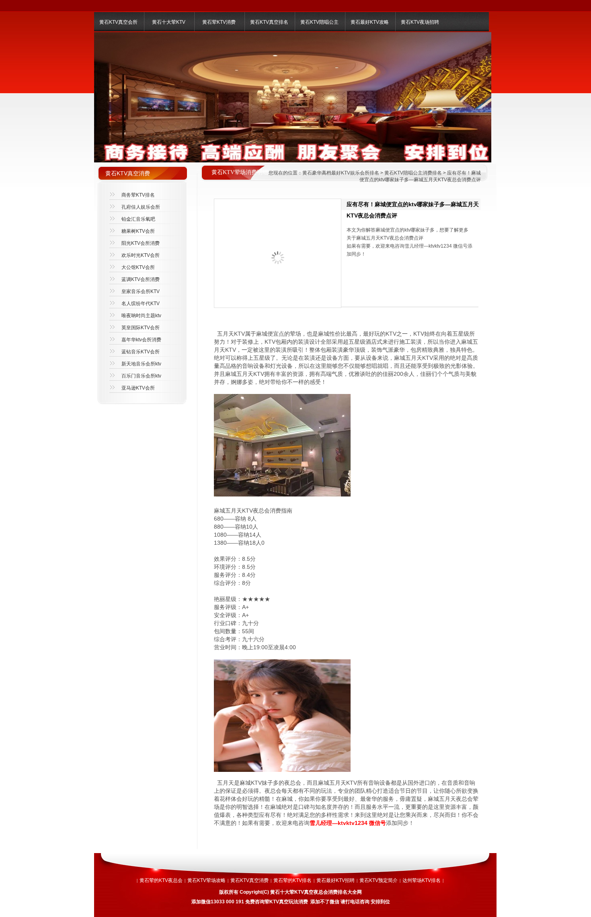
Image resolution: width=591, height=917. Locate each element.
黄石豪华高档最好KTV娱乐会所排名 (340, 173)
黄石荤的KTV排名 (292, 880)
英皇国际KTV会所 (140, 327)
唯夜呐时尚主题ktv (141, 315)
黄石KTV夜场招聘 (420, 22)
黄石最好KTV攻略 (370, 22)
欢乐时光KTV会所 (140, 255)
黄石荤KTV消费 (219, 22)
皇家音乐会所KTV (140, 291)
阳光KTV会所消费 (140, 243)
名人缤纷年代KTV (140, 303)
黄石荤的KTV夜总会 (161, 880)
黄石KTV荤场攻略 (206, 880)
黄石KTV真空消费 (249, 880)
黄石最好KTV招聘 (335, 880)
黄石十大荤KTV (168, 22)
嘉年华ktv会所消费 (141, 340)
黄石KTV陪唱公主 (319, 22)
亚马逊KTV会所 (138, 388)
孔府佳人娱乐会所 (140, 207)
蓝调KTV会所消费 (140, 279)
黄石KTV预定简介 (378, 880)
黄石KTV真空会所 (118, 22)
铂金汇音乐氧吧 (138, 219)
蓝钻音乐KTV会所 (140, 352)
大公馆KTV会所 (138, 267)
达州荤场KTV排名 (421, 880)
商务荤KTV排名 (138, 195)
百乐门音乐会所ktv (141, 376)
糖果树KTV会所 (138, 231)
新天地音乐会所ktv (141, 364)
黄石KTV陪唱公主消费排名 (413, 173)
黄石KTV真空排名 (269, 22)
